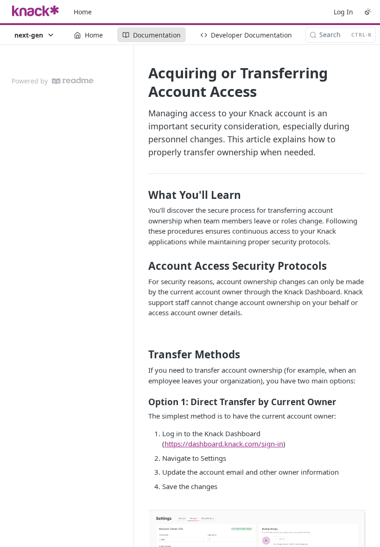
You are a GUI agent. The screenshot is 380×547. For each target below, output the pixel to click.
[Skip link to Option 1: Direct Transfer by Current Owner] (142, 402)
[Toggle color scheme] (368, 11)
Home (83, 11)
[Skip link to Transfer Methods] (142, 354)
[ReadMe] (73, 80)
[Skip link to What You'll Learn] (142, 195)
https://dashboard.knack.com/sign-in (224, 443)
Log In (343, 11)
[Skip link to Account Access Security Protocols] (142, 266)
